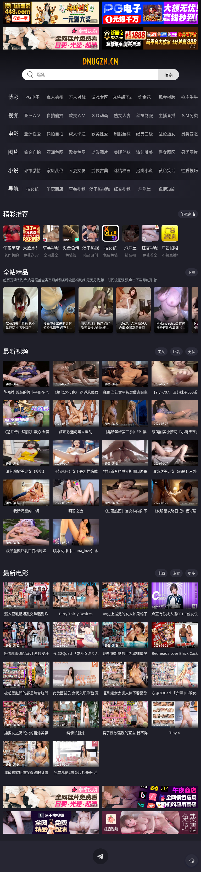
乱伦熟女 (167, 134)
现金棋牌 (167, 97)
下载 (191, 272)
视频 (13, 115)
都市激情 (32, 170)
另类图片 (189, 152)
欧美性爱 (99, 134)
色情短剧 (167, 189)
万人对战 (77, 97)
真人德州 (55, 97)
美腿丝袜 (122, 152)
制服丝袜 (122, 134)
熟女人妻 (122, 115)
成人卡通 (77, 134)
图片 (13, 152)
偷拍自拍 (55, 134)
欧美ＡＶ (77, 115)
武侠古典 (99, 170)
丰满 (161, 573)
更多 (191, 351)
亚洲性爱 (32, 134)
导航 (13, 188)
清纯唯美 (144, 152)
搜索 (168, 75)
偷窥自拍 (32, 152)
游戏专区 (99, 97)
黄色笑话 (167, 170)
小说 (13, 170)
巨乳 (176, 351)
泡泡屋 (144, 189)
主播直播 (167, 115)
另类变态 (189, 134)
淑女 (176, 573)
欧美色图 (77, 152)
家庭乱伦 (55, 170)
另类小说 (144, 170)
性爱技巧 (189, 170)
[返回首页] (191, 860)
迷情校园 (122, 170)
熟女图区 (167, 152)
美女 (161, 351)
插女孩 (32, 189)
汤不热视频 (99, 189)
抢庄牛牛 (189, 97)
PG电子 (32, 97)
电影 (13, 133)
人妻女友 (77, 170)
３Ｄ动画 (99, 115)
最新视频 (15, 351)
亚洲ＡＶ (32, 115)
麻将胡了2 (122, 97)
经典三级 (144, 134)
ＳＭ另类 (189, 115)
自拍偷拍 (55, 115)
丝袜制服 (144, 115)
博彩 (13, 97)
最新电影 (15, 573)
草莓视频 (77, 189)
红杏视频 (122, 189)
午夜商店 (55, 189)
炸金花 (144, 97)
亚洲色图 (55, 152)
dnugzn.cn (100, 61)
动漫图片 (99, 152)
